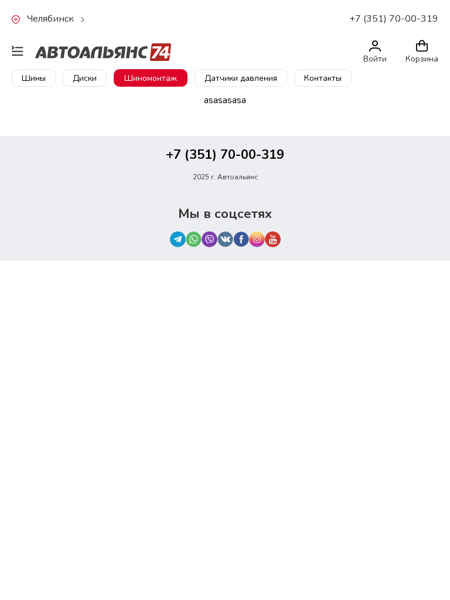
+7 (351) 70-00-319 (393, 18)
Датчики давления (240, 78)
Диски (85, 78)
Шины (34, 78)
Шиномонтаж (150, 78)
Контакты (323, 78)
